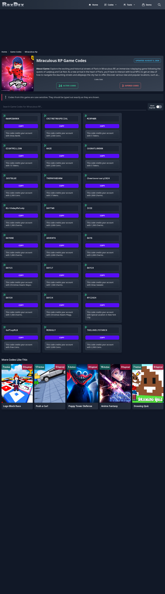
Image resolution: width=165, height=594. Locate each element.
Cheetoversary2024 (98, 178)
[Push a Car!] (49, 386)
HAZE (49, 148)
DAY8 (89, 238)
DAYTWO (50, 208)
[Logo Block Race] (17, 386)
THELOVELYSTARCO (97, 330)
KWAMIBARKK (12, 118)
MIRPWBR (91, 118)
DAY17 (49, 268)
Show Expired (152, 107)
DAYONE (10, 238)
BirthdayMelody (15, 208)
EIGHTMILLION (14, 148)
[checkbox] (159, 106)
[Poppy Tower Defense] (82, 386)
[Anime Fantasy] (115, 386)
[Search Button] (159, 4)
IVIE (89, 208)
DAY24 (49, 298)
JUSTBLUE (11, 178)
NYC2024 (91, 298)
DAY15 (9, 268)
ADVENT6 (51, 238)
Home (4, 52)
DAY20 (9, 298)
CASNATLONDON (95, 148)
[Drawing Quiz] (147, 386)
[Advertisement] (82, 29)
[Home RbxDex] (16, 4)
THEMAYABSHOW (54, 178)
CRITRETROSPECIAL (57, 118)
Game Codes (15, 52)
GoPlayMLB (12, 330)
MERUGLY (51, 330)
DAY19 (90, 268)
